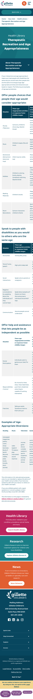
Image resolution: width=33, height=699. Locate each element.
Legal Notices (7, 669)
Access (5, 648)
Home (4, 19)
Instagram (22, 619)
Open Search (24, 3)
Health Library (22, 19)
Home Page (7, 3)
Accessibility (17, 669)
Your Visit (11, 19)
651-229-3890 (20, 492)
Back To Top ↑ (16, 677)
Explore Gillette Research (16, 555)
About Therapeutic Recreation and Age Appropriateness (14, 65)
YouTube (17, 619)
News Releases (16, 583)
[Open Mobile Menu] (29, 3)
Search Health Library (16, 530)
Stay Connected (8, 636)
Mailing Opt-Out (16, 672)
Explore (5, 642)
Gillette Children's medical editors (13, 499)
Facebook (9, 619)
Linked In (13, 619)
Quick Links (15, 12)
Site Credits (26, 669)
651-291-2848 (16, 614)
